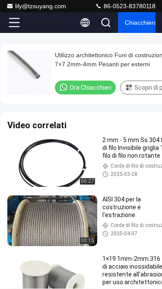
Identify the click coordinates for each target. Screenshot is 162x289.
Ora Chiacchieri (90, 87)
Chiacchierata (140, 22)
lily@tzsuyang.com (40, 6)
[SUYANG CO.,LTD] (42, 22)
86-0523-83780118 (129, 6)
